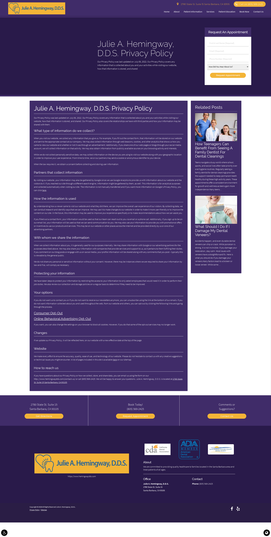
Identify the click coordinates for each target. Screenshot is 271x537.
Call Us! (251, 4)
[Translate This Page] (267, 533)
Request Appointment (135, 416)
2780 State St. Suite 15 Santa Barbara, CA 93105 (205, 4)
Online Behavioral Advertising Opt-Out (62, 319)
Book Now (244, 11)
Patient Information (193, 11)
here (44, 190)
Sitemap (44, 510)
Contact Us (258, 11)
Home (167, 11)
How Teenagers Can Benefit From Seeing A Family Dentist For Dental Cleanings (213, 150)
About (177, 11)
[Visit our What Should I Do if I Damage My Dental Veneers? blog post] (216, 223)
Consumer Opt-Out (48, 313)
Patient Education (227, 11)
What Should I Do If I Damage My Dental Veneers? (212, 230)
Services (210, 11)
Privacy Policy (35, 510)
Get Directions (44, 416)
